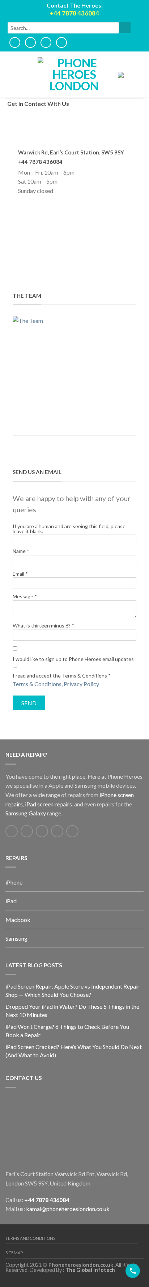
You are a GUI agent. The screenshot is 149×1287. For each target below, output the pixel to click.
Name (21, 551)
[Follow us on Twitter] (27, 831)
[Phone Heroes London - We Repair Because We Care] (74, 74)
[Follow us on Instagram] (72, 831)
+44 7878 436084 (46, 1199)
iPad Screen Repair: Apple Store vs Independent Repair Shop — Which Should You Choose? (72, 990)
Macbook (17, 919)
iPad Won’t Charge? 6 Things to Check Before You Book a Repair (67, 1030)
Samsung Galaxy (25, 813)
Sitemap (14, 1252)
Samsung (16, 938)
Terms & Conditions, (38, 683)
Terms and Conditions (30, 1238)
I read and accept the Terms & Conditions (62, 675)
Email (20, 573)
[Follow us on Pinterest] (57, 831)
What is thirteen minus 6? (43, 625)
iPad (11, 900)
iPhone (13, 882)
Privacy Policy (82, 683)
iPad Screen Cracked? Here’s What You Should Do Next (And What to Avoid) (73, 1050)
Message (25, 596)
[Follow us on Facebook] (11, 831)
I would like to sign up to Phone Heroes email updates (73, 659)
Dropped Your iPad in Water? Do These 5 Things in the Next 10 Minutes (72, 1010)
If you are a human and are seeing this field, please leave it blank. (69, 529)
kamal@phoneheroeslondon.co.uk (68, 1208)
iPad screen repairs (48, 804)
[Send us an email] (42, 831)
